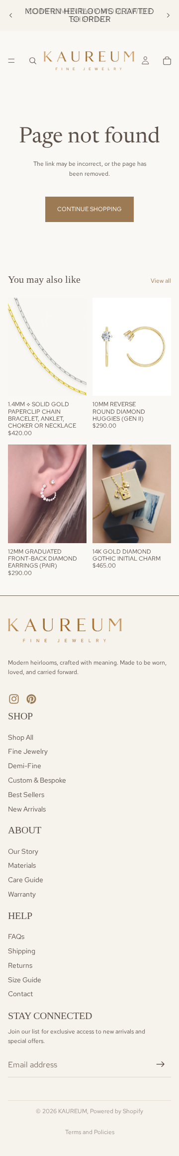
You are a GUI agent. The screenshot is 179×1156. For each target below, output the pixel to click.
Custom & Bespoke (37, 780)
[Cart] (167, 61)
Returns (20, 965)
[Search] (33, 61)
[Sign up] (160, 1064)
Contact (20, 994)
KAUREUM (72, 1111)
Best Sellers (26, 794)
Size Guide (24, 979)
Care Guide (25, 879)
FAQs (16, 936)
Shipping (21, 950)
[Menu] (11, 60)
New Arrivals (27, 809)
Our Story (23, 851)
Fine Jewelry (28, 751)
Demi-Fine (24, 765)
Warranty (22, 894)
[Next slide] (168, 15)
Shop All (20, 737)
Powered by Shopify (116, 1111)
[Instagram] (14, 699)
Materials (22, 865)
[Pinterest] (31, 699)
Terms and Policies (89, 1132)
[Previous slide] (11, 15)
